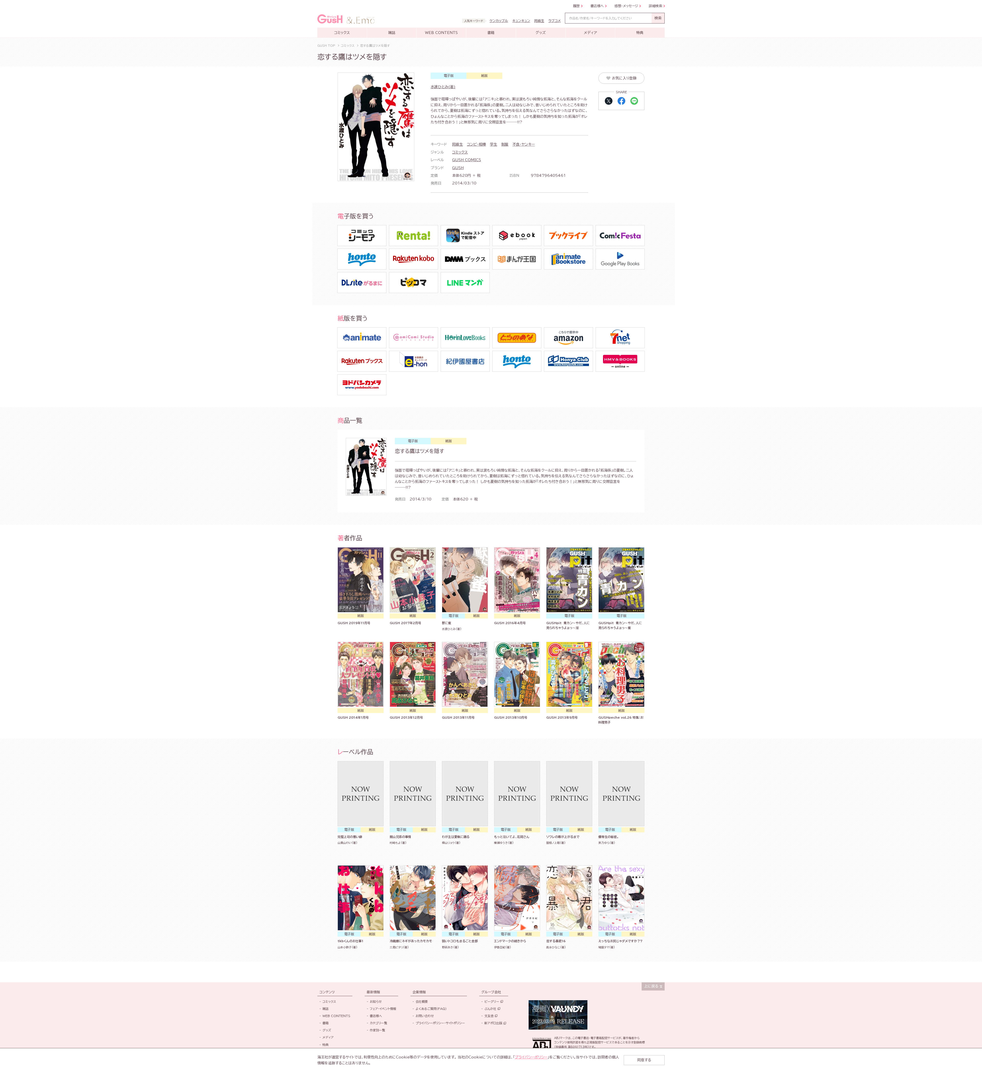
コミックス (460, 152)
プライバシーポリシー (531, 1057)
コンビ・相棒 (476, 144)
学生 (493, 144)
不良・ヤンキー (523, 144)
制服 (504, 144)
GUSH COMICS (466, 160)
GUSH (458, 168)
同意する (644, 1060)
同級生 (457, 144)
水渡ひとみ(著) (443, 87)
